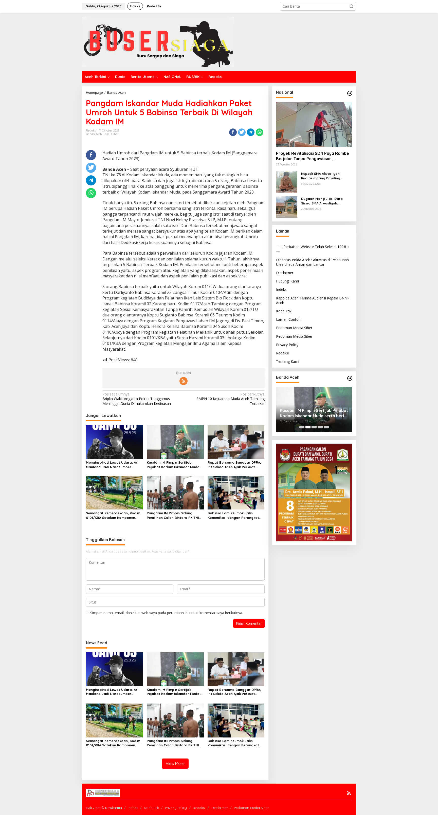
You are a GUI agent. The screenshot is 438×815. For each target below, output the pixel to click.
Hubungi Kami (287, 281)
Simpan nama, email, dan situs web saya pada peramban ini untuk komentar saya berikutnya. (166, 612)
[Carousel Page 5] (326, 427)
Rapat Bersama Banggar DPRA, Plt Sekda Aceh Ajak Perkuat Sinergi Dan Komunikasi (234, 464)
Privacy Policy (287, 344)
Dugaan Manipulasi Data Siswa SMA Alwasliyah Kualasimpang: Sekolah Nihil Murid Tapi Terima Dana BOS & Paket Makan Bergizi (326, 201)
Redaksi (282, 353)
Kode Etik (283, 311)
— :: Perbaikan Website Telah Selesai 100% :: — (312, 249)
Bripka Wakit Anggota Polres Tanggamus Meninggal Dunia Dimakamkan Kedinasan (136, 399)
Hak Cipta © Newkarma (104, 807)
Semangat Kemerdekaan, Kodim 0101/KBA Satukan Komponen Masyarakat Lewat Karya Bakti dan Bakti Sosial (113, 515)
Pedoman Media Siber (294, 327)
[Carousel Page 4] (320, 427)
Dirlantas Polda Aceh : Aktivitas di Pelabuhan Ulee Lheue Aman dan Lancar (312, 262)
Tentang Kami (287, 361)
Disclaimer (284, 272)
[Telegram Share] (250, 132)
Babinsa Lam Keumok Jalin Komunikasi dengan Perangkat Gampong (233, 515)
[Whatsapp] (259, 132)
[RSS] (183, 381)
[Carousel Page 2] (308, 427)
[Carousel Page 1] (301, 427)
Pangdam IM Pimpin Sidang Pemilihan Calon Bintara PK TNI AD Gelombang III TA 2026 (173, 515)
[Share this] (233, 132)
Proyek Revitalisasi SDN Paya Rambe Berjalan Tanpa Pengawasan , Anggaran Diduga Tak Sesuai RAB (312, 156)
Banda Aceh (94, 134)
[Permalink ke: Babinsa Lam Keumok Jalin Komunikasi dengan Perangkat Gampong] (236, 492)
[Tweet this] (242, 132)
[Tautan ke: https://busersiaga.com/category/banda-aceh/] (350, 378)
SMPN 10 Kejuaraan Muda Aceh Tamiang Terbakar (230, 399)
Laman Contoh (288, 319)
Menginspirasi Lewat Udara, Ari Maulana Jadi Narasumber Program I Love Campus (112, 464)
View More (175, 763)
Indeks (281, 289)
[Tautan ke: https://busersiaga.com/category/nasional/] (350, 93)
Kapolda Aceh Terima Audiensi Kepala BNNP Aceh (313, 300)
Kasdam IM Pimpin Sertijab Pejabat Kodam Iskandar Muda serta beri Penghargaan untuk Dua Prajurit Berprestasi (173, 464)
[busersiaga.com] (158, 41)
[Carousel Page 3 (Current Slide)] (314, 427)
